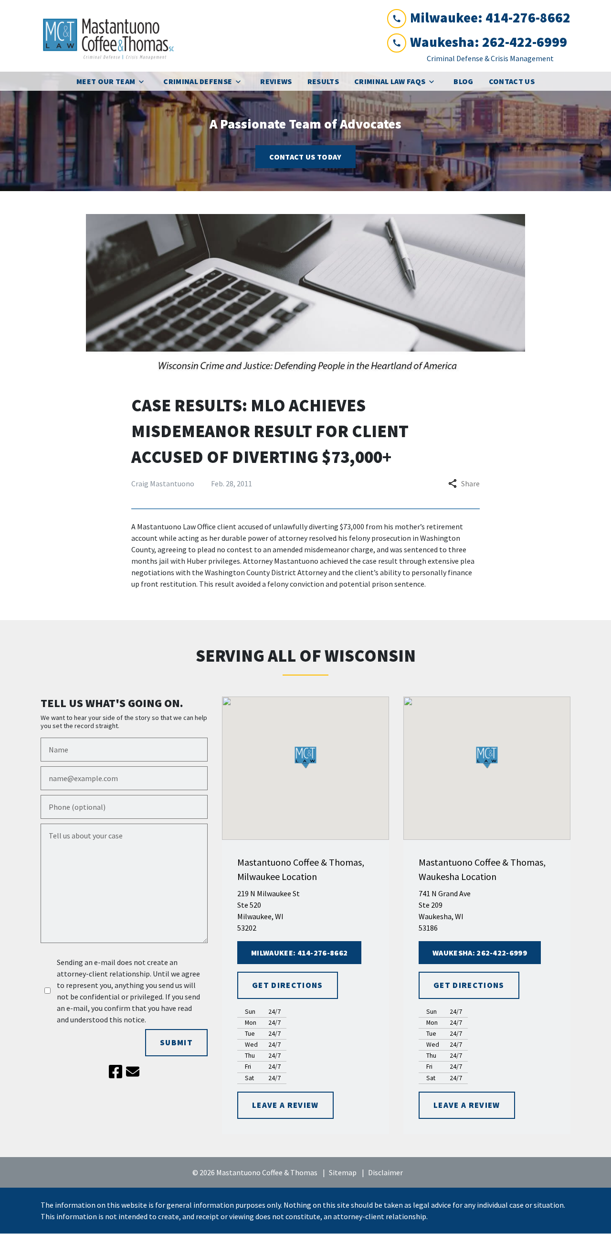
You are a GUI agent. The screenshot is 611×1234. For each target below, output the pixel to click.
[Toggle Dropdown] (144, 81)
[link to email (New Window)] (132, 1071)
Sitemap (343, 1172)
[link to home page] (112, 35)
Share (470, 483)
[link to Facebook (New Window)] (115, 1071)
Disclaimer (385, 1172)
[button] (305, 757)
